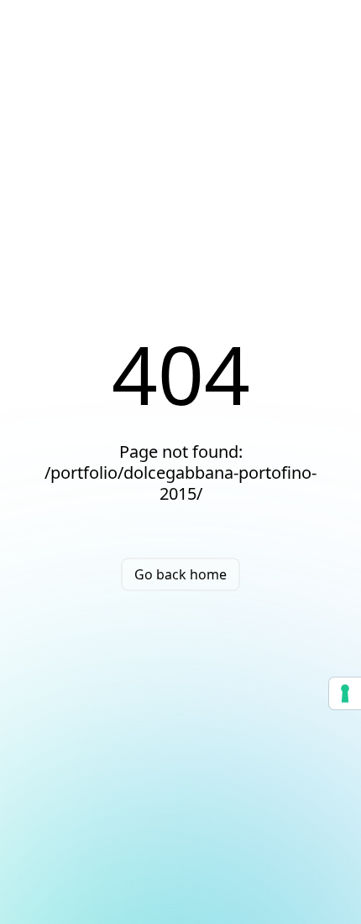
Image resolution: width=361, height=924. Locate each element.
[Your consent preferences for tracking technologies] (345, 693)
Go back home (180, 574)
